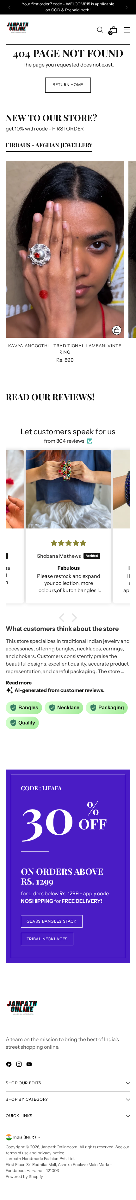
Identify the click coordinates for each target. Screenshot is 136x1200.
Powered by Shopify (24, 1176)
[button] (63, 617)
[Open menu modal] (127, 29)
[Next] (126, 7)
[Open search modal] (99, 29)
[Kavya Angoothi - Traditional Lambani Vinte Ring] (65, 249)
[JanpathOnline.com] (18, 29)
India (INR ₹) (24, 1137)
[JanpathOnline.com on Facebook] (9, 1065)
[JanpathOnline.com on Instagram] (19, 1065)
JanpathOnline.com (59, 1147)
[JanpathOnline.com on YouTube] (30, 1065)
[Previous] (9, 7)
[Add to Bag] (116, 330)
